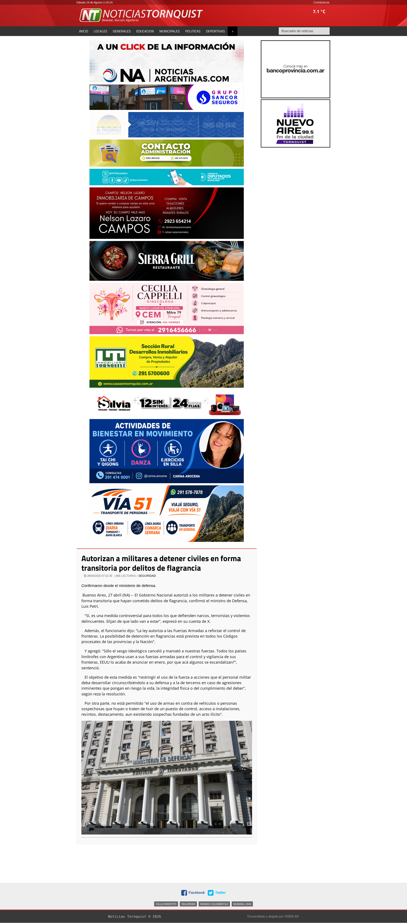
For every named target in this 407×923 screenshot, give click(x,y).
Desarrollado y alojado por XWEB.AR (273, 916)
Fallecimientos (166, 904)
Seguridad (188, 904)
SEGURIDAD (147, 575)
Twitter (220, 892)
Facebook (196, 892)
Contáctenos (321, 2)
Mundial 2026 (242, 904)
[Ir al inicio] (141, 15)
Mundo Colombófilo (214, 904)
